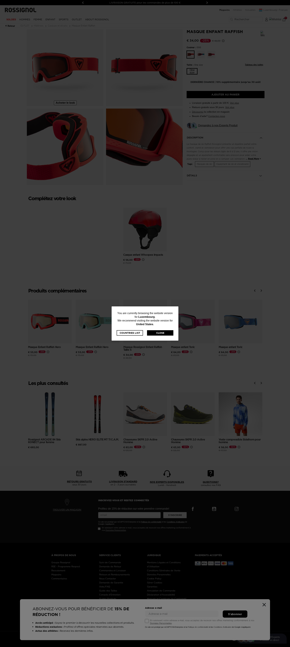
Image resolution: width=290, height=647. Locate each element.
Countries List (130, 333)
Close (160, 333)
